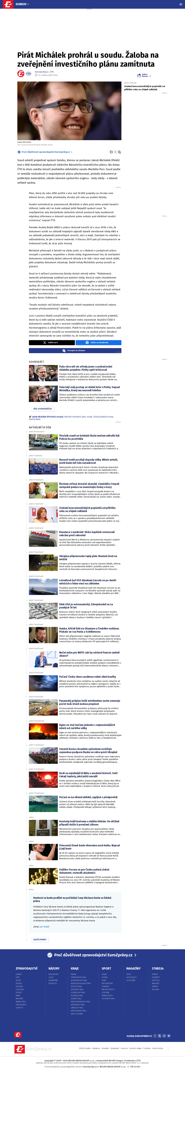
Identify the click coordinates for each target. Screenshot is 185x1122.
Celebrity (156, 977)
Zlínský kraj (76, 999)
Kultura (19, 986)
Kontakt (105, 1048)
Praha (73, 974)
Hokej (104, 974)
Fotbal (105, 977)
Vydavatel (114, 1048)
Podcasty (53, 983)
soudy (89, 417)
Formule (105, 986)
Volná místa (157, 1048)
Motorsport (107, 983)
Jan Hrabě (44, 926)
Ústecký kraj (76, 986)
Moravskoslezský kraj (81, 983)
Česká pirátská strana (103, 417)
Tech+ (128, 974)
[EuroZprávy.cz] (9, 4)
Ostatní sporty (108, 999)
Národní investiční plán (75, 417)
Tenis (104, 980)
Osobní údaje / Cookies (140, 1048)
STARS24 (158, 968)
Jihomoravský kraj (79, 980)
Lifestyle (156, 980)
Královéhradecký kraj (80, 1002)
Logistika (20, 990)
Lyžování (105, 993)
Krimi (18, 996)
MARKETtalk (21, 1002)
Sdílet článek (145, 75)
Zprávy (155, 974)
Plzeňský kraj (77, 996)
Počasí (19, 993)
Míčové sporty (108, 990)
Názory (54, 968)
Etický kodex (85, 1048)
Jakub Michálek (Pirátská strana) (47, 417)
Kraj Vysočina (77, 1014)
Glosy (51, 977)
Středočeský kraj (78, 977)
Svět (18, 977)
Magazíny (133, 968)
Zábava (155, 986)
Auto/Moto (131, 977)
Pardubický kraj (78, 1005)
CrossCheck (21, 1005)
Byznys (19, 983)
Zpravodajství (26, 968)
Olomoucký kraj (78, 993)
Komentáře (53, 980)
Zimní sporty (107, 996)
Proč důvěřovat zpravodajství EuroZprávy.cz (46, 152)
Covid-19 (19, 1008)
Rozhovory (54, 974)
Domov (21, 4)
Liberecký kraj (77, 1008)
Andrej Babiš (34, 419)
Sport (18, 980)
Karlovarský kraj (78, 1011)
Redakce (96, 1048)
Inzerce (124, 1048)
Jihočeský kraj (77, 990)
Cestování (130, 980)
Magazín (19, 999)
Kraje (75, 968)
